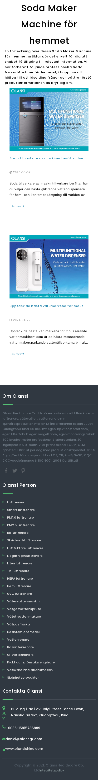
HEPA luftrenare (20, 578)
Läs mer (15, 206)
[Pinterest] (23, 470)
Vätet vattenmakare (24, 616)
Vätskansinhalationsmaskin (30, 670)
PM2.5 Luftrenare (21, 525)
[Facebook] (6, 470)
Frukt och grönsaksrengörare (31, 662)
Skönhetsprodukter (23, 677)
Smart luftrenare (21, 510)
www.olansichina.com (24, 749)
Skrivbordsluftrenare (24, 540)
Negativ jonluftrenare (25, 555)
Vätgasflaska (18, 624)
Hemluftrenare (19, 586)
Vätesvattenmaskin (23, 601)
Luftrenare (15, 502)
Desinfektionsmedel (23, 632)
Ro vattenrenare (20, 647)
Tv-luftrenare (18, 571)
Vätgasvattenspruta (24, 609)
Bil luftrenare (18, 532)
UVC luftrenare (19, 593)
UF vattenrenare (20, 654)
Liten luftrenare (20, 563)
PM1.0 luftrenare (20, 517)
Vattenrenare (18, 639)
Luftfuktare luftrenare (25, 548)
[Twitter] (15, 470)
